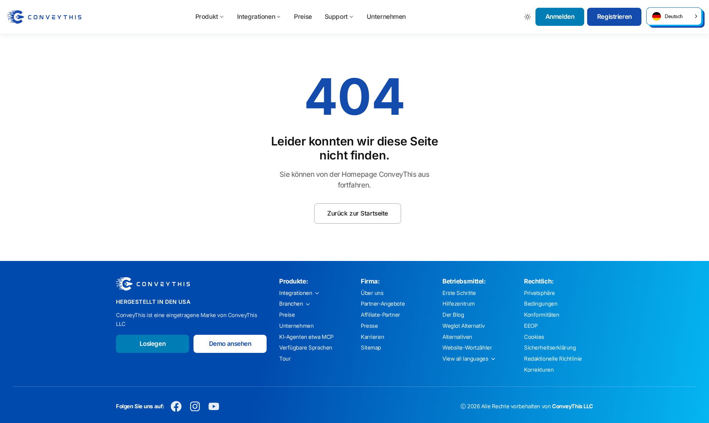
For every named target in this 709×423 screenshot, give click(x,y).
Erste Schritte (459, 293)
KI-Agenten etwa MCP (306, 337)
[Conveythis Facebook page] (176, 406)
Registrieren (614, 16)
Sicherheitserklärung (550, 347)
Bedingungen (540, 303)
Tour (285, 358)
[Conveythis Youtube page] (214, 406)
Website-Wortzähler (467, 347)
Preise (303, 16)
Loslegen (153, 343)
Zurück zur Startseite (357, 213)
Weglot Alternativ (463, 326)
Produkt (206, 16)
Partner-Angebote (383, 303)
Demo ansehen (230, 343)
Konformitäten (541, 315)
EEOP (530, 326)
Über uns (372, 293)
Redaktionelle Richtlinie (553, 358)
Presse (369, 326)
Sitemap (371, 347)
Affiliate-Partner (380, 315)
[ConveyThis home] (44, 17)
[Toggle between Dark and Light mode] (528, 17)
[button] (674, 16)
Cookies (534, 337)
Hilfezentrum (458, 303)
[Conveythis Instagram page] (195, 406)
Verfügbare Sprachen (305, 347)
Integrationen (256, 16)
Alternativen (457, 337)
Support (336, 16)
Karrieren (372, 337)
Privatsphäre (539, 293)
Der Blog (453, 315)
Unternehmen (386, 16)
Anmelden (560, 16)
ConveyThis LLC (572, 406)
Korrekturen (539, 370)
